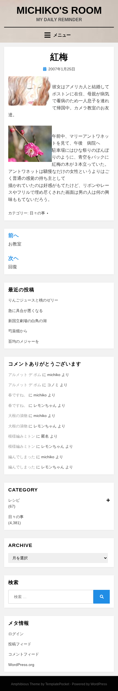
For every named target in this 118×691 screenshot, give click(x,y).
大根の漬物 (17, 415)
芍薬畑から (17, 331)
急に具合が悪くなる (25, 310)
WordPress (99, 684)
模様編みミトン (21, 436)
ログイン (16, 634)
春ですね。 (17, 395)
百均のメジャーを (23, 341)
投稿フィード (19, 644)
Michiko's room (59, 10)
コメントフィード (23, 654)
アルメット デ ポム (24, 374)
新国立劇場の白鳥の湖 (27, 321)
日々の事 (37, 213)
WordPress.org (21, 664)
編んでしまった (21, 457)
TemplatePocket (57, 684)
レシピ (14, 500)
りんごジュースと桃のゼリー (33, 300)
